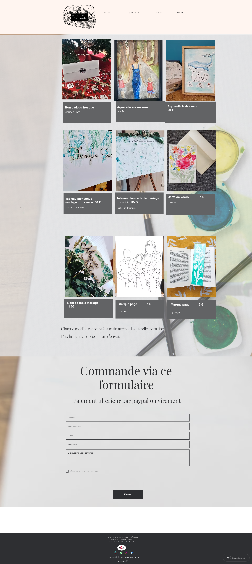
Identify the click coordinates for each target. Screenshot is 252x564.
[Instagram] (126, 552)
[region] (88, 194)
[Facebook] (131, 552)
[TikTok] (115, 552)
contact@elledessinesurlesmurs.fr (124, 557)
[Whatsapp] (120, 552)
